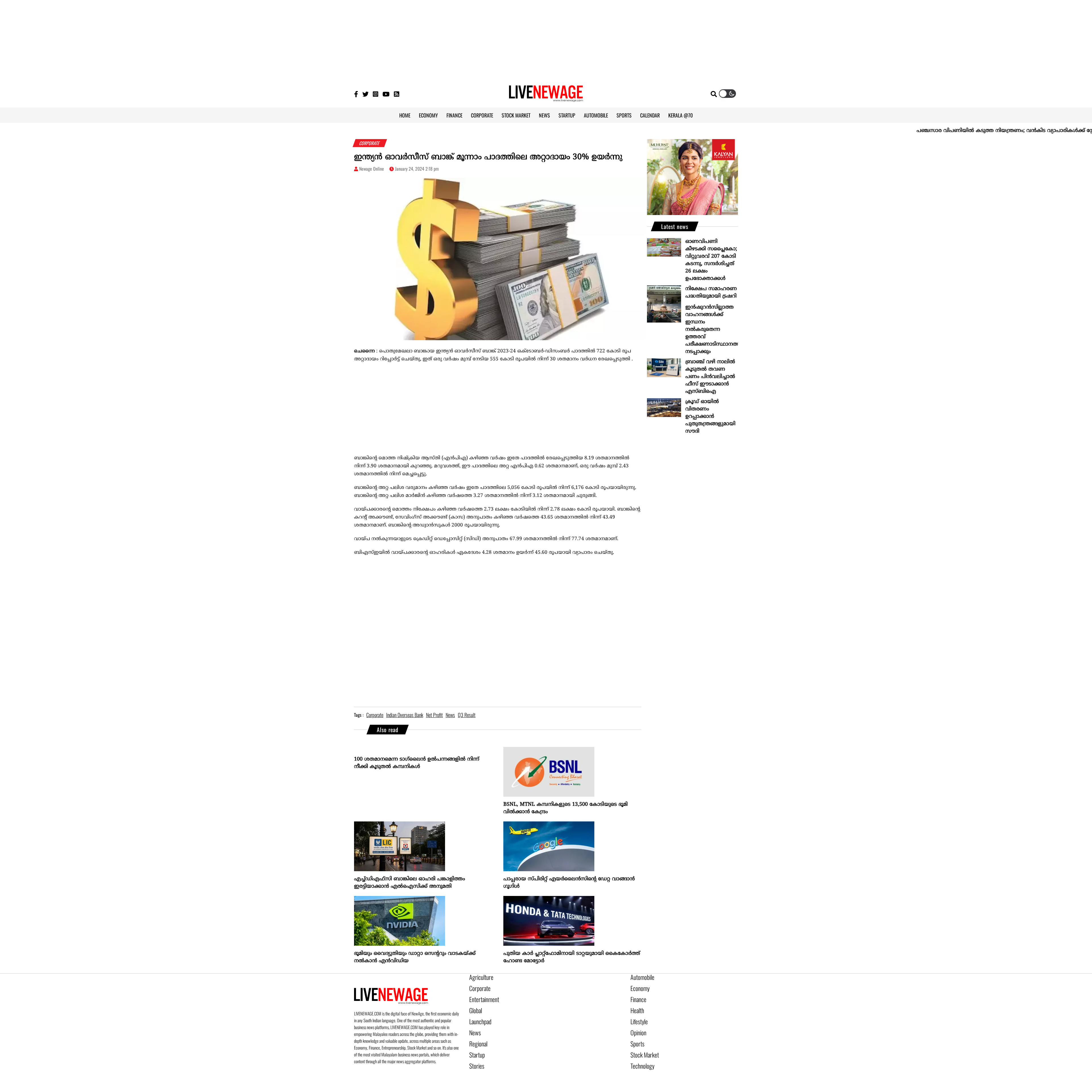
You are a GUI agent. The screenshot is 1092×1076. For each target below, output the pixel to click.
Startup (475, 1044)
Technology (640, 1054)
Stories (475, 1054)
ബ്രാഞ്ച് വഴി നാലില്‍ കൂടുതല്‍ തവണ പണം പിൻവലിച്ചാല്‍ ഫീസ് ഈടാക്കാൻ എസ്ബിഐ (710, 377)
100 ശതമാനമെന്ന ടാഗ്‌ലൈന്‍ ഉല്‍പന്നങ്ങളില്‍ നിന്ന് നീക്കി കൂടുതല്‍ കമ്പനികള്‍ (416, 763)
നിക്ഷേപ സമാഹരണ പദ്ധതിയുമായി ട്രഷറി (711, 293)
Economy (638, 986)
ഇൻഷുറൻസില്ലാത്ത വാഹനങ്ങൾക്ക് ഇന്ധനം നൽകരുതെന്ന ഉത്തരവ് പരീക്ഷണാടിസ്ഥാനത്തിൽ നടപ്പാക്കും (711, 329)
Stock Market (641, 1044)
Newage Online (371, 168)
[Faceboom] (356, 93)
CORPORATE (482, 115)
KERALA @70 (680, 115)
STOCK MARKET (516, 115)
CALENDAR (650, 115)
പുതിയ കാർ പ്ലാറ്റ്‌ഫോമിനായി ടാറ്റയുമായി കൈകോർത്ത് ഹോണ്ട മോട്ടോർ (571, 957)
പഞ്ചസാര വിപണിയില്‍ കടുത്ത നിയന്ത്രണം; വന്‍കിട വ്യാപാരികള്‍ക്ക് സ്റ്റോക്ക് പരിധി (976, 130)
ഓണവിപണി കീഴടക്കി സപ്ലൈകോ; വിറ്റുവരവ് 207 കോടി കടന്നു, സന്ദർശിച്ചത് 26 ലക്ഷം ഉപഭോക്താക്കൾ (711, 260)
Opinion (637, 1025)
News (474, 1025)
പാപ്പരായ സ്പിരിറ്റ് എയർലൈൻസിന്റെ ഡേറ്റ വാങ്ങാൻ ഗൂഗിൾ (569, 883)
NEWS (544, 115)
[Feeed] (396, 93)
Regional (476, 1035)
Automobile (640, 977)
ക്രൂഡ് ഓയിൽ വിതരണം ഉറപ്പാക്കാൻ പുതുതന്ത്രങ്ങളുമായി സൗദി (710, 416)
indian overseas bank (404, 714)
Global (474, 1006)
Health (636, 1006)
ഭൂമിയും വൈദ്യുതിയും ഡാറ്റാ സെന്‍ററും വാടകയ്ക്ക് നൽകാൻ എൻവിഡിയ (414, 957)
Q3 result (466, 714)
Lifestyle (637, 1015)
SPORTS (624, 115)
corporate (374, 714)
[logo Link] (546, 98)
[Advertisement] (546, 40)
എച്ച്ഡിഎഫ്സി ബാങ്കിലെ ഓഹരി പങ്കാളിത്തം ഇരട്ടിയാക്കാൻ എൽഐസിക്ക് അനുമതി (409, 883)
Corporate (477, 986)
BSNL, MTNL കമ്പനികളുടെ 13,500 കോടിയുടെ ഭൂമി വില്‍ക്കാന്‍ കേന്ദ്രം (565, 808)
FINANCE (454, 115)
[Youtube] (386, 93)
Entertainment (481, 996)
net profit (434, 714)
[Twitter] (365, 93)
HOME (404, 115)
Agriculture (479, 977)
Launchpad (478, 1015)
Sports (636, 1035)
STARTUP (567, 115)
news (450, 714)
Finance (637, 996)
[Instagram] (375, 93)
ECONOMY (428, 115)
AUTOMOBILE (596, 115)
